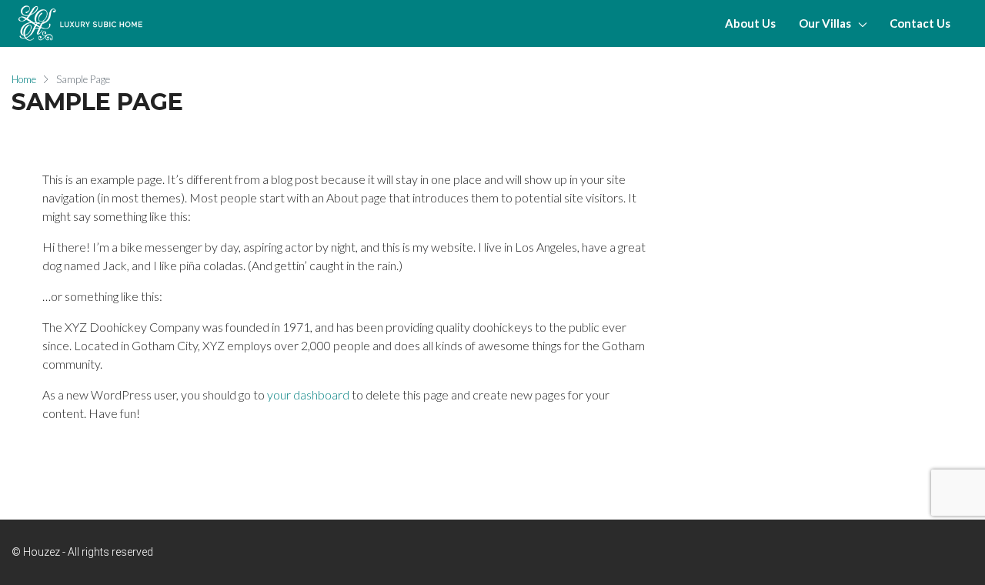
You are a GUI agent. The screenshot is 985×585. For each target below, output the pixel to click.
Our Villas (825, 23)
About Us (750, 23)
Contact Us (920, 23)
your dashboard (308, 394)
